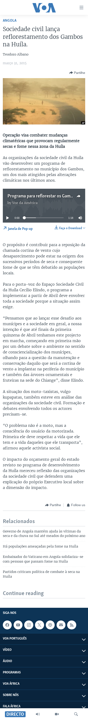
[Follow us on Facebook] (7, 624)
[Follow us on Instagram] (28, 624)
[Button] (77, 73)
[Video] (57, 714)
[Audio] (38, 714)
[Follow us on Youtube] (18, 624)
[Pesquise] (76, 714)
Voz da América (25, 203)
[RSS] (71, 624)
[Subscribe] (61, 624)
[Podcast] (50, 624)
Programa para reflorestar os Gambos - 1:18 (48, 196)
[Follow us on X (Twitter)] (39, 624)
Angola (9, 21)
